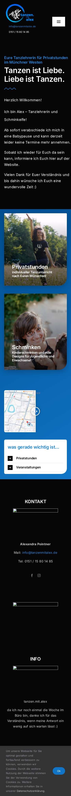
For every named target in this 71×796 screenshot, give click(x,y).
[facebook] (32, 575)
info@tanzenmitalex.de (22, 26)
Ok (59, 771)
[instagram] (39, 575)
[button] (35, 458)
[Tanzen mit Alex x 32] (35, 667)
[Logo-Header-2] (25, 6)
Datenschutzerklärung (31, 790)
